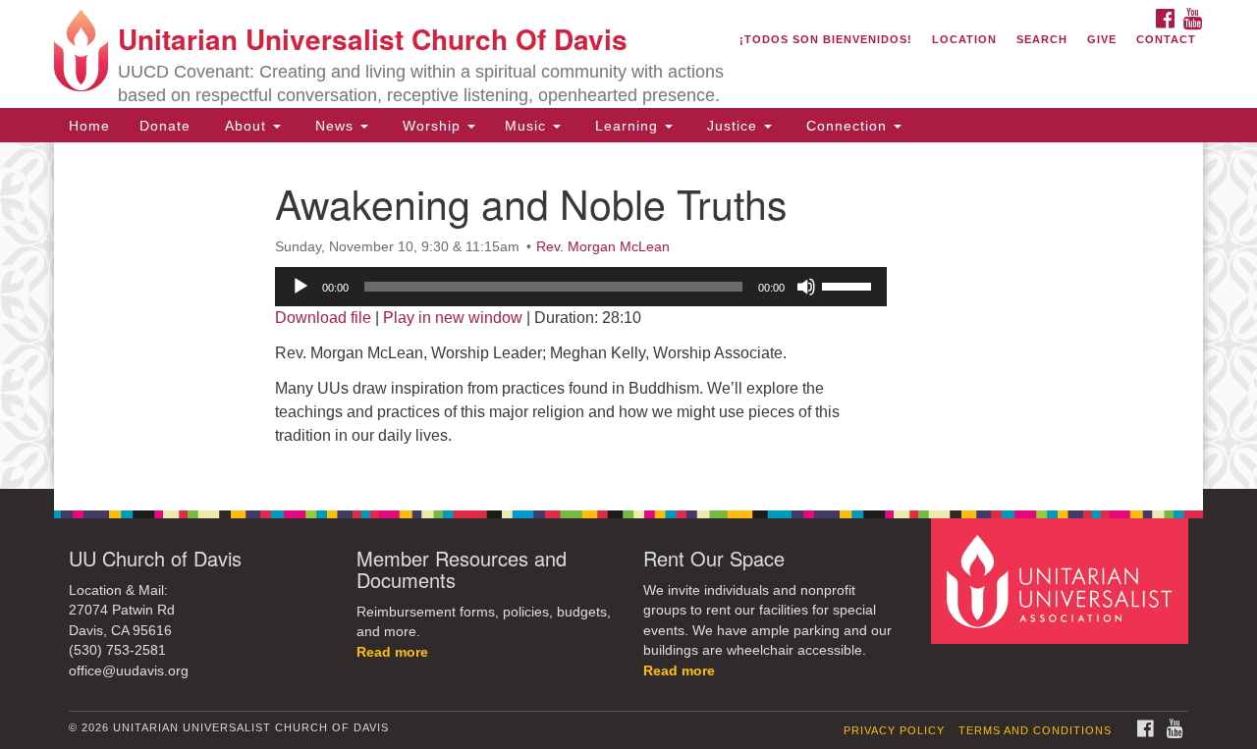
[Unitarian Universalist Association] (1062, 579)
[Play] (300, 286)
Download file (323, 317)
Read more (392, 652)
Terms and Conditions (1035, 730)
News (334, 126)
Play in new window (452, 317)
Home (89, 126)
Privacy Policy (894, 730)
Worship (431, 126)
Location (964, 39)
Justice (732, 126)
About (245, 126)
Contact (1166, 39)
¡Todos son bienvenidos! (825, 39)
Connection (846, 126)
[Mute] (806, 286)
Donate (165, 126)
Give (1102, 39)
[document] (628, 315)
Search (1041, 39)
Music (528, 126)
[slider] (849, 284)
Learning (626, 126)
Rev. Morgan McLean (603, 246)
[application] (581, 286)
